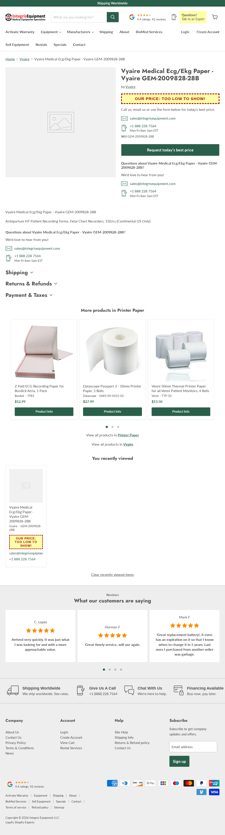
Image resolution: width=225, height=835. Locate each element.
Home (10, 59)
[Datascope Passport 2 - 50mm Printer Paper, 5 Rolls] (112, 352)
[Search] (113, 17)
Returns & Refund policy (132, 743)
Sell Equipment (17, 44)
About (124, 32)
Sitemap (59, 807)
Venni (155, 396)
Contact (79, 44)
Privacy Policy (15, 743)
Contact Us (13, 737)
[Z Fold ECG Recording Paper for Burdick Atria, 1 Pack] (44, 352)
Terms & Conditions (19, 748)
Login (185, 32)
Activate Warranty (19, 32)
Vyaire (24, 59)
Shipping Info (124, 737)
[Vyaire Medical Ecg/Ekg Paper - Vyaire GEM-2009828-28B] (26, 486)
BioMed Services (149, 32)
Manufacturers (79, 32)
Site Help (121, 732)
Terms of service (15, 807)
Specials (60, 44)
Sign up (179, 761)
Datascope (89, 396)
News (9, 753)
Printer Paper (128, 435)
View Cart (67, 743)
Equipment (50, 32)
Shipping (106, 32)
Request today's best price (170, 149)
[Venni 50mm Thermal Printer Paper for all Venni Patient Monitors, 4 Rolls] (181, 352)
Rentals (41, 44)
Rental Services (71, 748)
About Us (12, 732)
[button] (104, 669)
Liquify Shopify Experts (19, 822)
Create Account (208, 32)
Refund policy (40, 807)
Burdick (19, 396)
